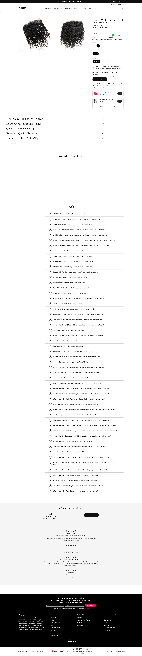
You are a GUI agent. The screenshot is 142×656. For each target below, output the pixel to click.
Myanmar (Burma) (110, 628)
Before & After (55, 628)
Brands (79, 622)
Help (90, 8)
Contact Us (54, 635)
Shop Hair (48, 8)
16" (94, 45)
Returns (53, 633)
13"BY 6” (102, 53)
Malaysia (106, 625)
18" (98, 45)
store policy (86, 608)
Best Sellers (57, 8)
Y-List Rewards (55, 617)
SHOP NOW (54, 182)
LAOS (106, 622)
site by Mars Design (120, 651)
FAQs (52, 620)
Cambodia (107, 620)
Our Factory (107, 630)
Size (93, 50)
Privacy (112, 651)
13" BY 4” (96, 53)
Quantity (111, 76)
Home (19, 15)
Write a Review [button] (91, 515)
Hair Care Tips (55, 622)
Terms (107, 651)
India (105, 617)
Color (94, 58)
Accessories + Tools (70, 8)
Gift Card (80, 625)
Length (94, 42)
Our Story (83, 8)
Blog (95, 8)
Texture (79, 617)
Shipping (53, 630)
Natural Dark (96, 61)
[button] (108, 37)
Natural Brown (105, 61)
